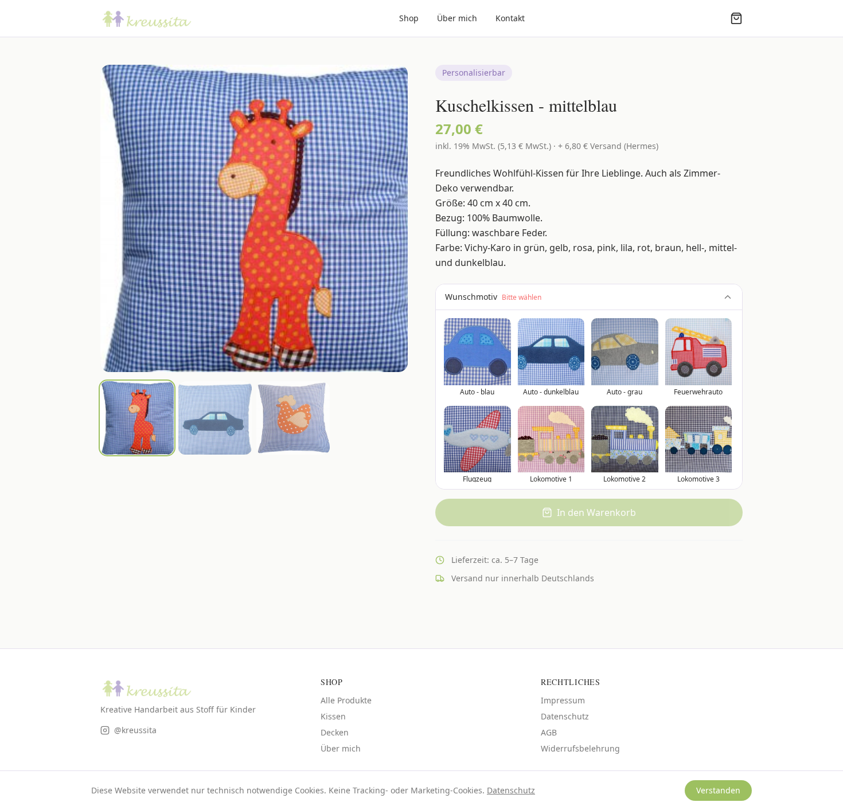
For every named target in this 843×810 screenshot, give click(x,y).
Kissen (333, 716)
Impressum (563, 700)
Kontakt (510, 18)
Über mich (457, 18)
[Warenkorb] (736, 18)
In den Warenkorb (596, 512)
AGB (549, 732)
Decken (335, 732)
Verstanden (718, 790)
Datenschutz (565, 716)
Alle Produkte (346, 700)
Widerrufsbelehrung (580, 748)
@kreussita (135, 730)
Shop (409, 18)
